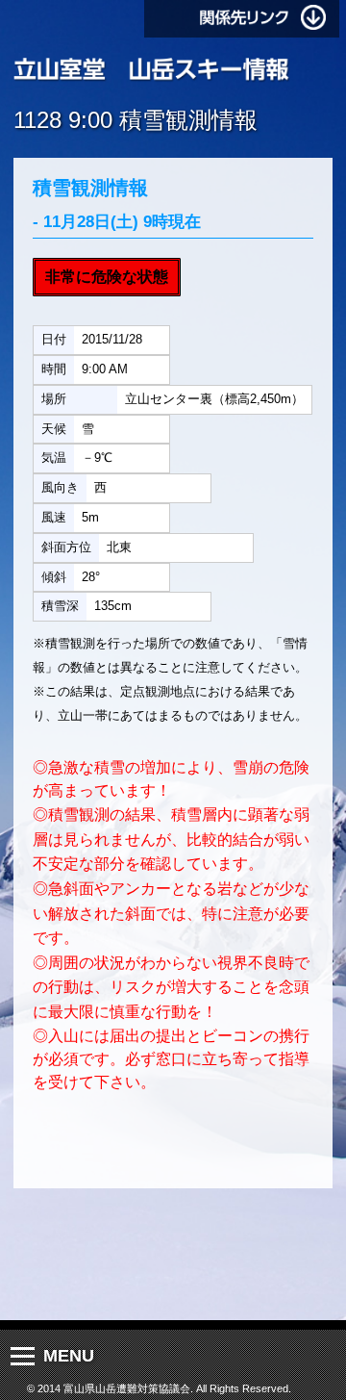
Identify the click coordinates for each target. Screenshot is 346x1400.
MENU (68, 1355)
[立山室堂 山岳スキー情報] (151, 70)
